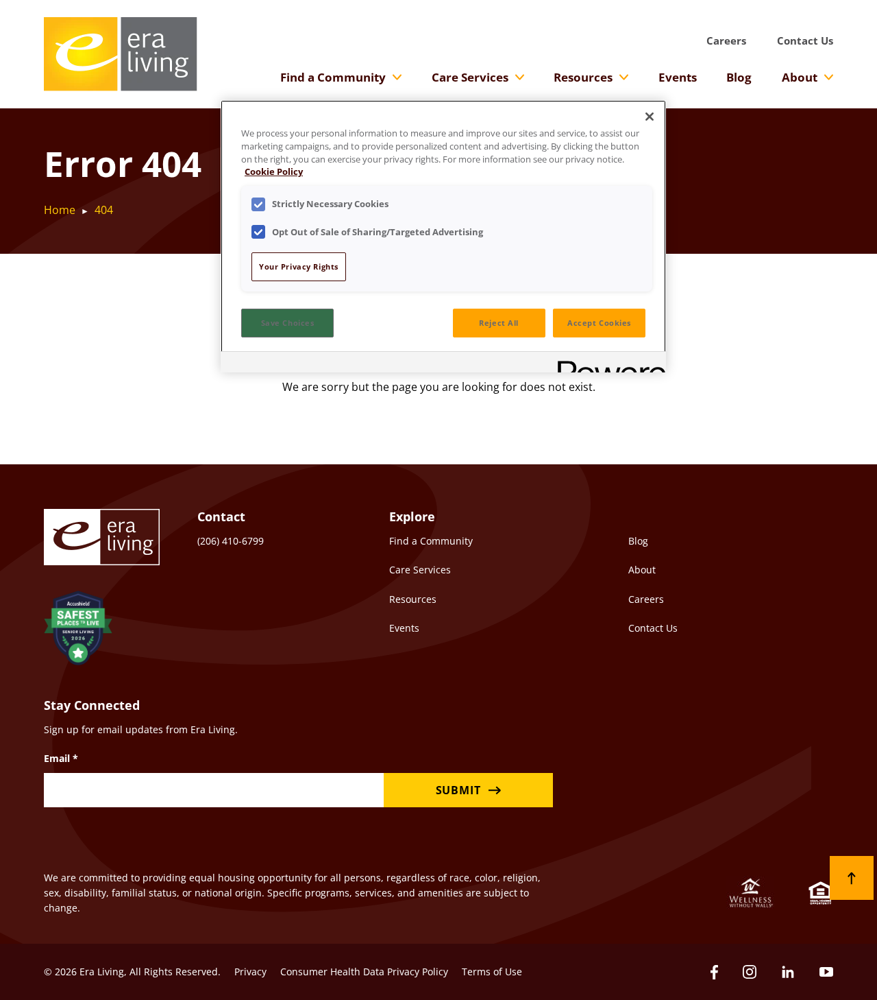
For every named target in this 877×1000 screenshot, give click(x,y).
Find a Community (333, 77)
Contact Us (805, 40)
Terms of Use (492, 971)
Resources (583, 77)
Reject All (499, 323)
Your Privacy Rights (298, 266)
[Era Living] (120, 54)
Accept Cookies (599, 323)
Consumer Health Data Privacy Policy (364, 971)
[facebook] (714, 972)
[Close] (649, 117)
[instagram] (749, 972)
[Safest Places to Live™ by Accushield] (78, 630)
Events (677, 77)
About (799, 77)
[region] (443, 236)
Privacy (250, 971)
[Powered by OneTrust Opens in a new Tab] (607, 363)
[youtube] (826, 972)
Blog (739, 77)
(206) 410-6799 (230, 540)
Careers (726, 40)
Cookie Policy (274, 172)
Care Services (470, 77)
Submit (458, 790)
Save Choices (287, 323)
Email (61, 758)
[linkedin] (788, 972)
